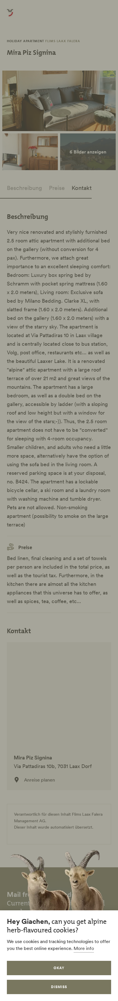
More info (84, 948)
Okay (59, 968)
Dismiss (59, 987)
